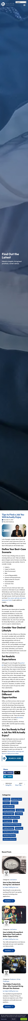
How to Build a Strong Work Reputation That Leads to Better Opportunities (13, 934)
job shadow (20, 717)
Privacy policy (4, 1019)
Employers (14, 803)
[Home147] (14, 759)
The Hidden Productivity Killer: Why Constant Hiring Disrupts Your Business (13, 986)
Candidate (6, 799)
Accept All (23, 1019)
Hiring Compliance (9, 810)
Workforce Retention (10, 839)
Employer (6, 803)
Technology (19, 828)
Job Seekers (20, 810)
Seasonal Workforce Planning (12, 824)
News (15, 821)
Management (7, 821)
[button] (24, 5)
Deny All (13, 1019)
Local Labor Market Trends (11, 817)
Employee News (16, 799)
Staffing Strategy (8, 828)
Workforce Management (11, 832)
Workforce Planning (9, 835)
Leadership (19, 813)
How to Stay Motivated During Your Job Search (11, 883)
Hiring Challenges (9, 806)
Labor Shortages (8, 813)
